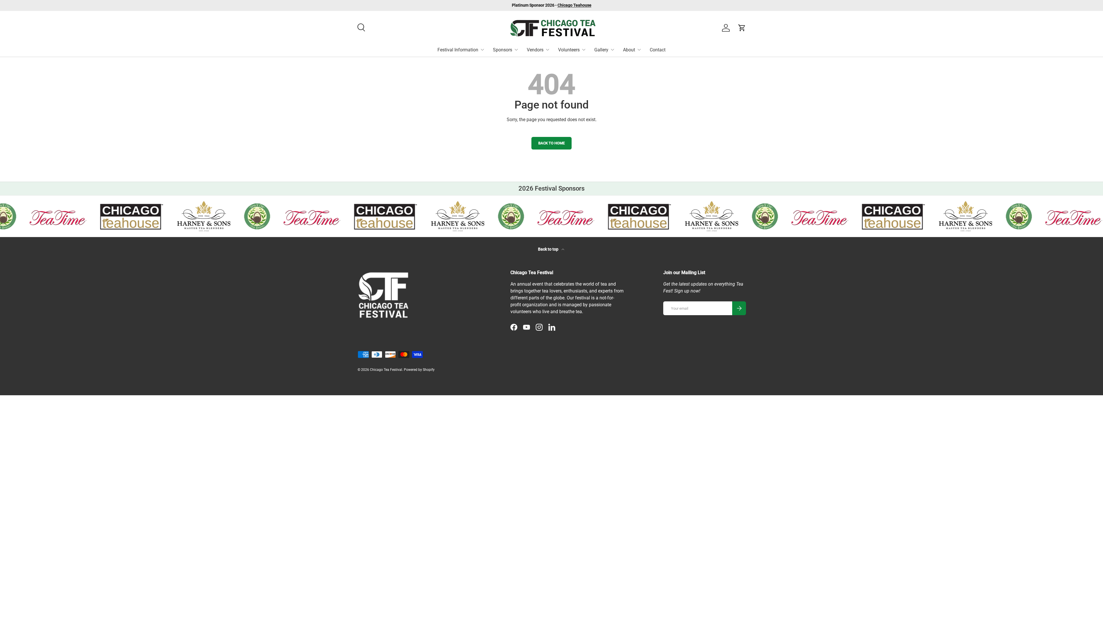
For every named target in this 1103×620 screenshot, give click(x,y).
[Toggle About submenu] (639, 49)
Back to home (551, 143)
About (629, 50)
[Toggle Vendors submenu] (547, 49)
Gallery (601, 50)
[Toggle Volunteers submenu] (583, 49)
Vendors (535, 50)
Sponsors (502, 50)
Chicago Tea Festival (386, 370)
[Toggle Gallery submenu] (612, 49)
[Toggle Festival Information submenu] (482, 49)
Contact (658, 50)
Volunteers (569, 50)
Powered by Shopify (419, 370)
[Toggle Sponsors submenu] (516, 49)
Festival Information (457, 50)
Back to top (548, 249)
